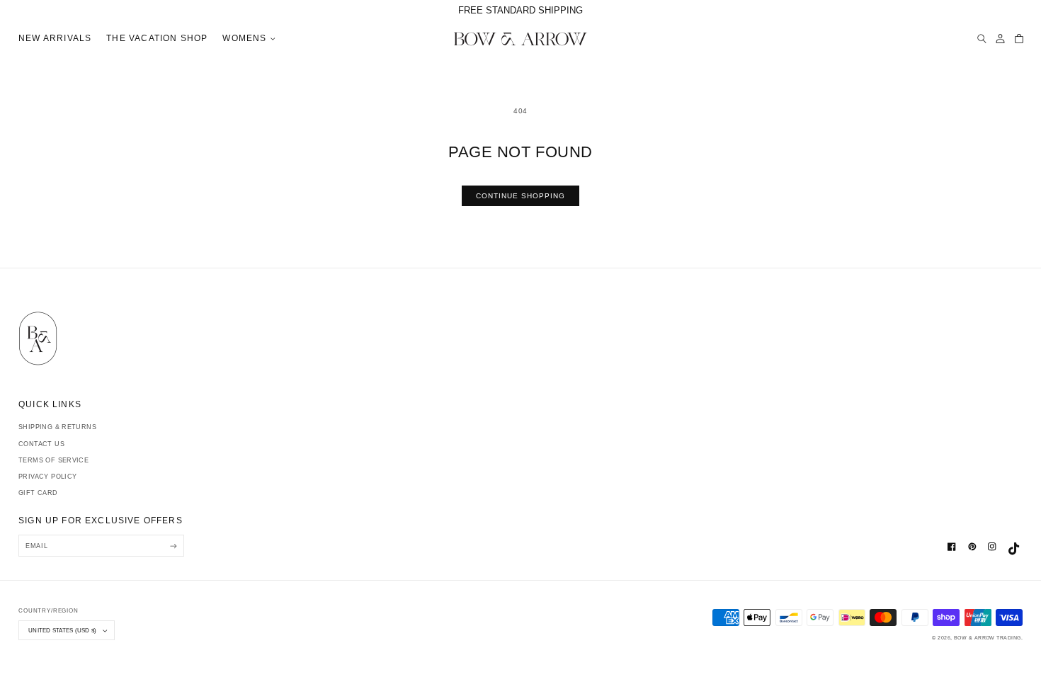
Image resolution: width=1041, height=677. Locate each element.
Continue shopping (521, 196)
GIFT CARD (38, 492)
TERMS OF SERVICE (53, 460)
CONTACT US (41, 444)
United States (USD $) (62, 630)
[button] (247, 39)
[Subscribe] (173, 546)
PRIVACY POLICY (47, 476)
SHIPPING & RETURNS (57, 427)
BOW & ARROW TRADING (987, 637)
